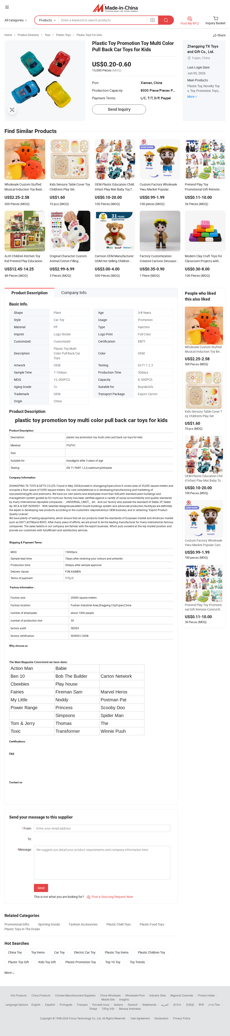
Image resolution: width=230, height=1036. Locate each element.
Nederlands (149, 1004)
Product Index (206, 995)
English (35, 1004)
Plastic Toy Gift (18, 962)
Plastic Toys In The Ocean (22, 929)
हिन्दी (201, 1004)
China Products (40, 995)
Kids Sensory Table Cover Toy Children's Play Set (203, 413)
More (191, 96)
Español (50, 1004)
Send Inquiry (119, 109)
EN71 (142, 341)
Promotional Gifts (16, 924)
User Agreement (140, 1018)
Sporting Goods (49, 924)
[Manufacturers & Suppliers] (115, 7)
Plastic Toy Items (116, 952)
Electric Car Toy (84, 952)
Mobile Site (108, 999)
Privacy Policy (181, 1018)
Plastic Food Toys (152, 924)
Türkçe (93, 1008)
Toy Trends (137, 962)
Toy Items (38, 952)
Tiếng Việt (108, 1008)
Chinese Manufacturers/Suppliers (75, 995)
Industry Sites (157, 995)
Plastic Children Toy (151, 952)
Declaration (161, 1018)
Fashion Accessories (83, 924)
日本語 (190, 1004)
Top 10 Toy (112, 962)
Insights (124, 999)
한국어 (177, 1004)
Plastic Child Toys (118, 924)
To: (30, 839)
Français (82, 1004)
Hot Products (19, 995)
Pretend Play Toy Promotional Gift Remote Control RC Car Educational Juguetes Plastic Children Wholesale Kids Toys (203, 607)
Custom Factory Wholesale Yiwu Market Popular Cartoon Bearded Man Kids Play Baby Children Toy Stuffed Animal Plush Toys (203, 542)
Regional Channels (181, 995)
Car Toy (59, 952)
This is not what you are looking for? (59, 896)
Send (41, 888)
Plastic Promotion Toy (80, 962)
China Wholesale (110, 995)
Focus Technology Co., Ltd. (85, 1018)
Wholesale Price (135, 995)
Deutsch (133, 1004)
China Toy (15, 952)
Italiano (118, 1004)
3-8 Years (144, 312)
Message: (24, 849)
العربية (164, 1004)
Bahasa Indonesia (130, 1008)
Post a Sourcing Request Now (110, 896)
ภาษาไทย (214, 1004)
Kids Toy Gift (47, 962)
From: (27, 828)
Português (66, 1004)
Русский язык (100, 1004)
